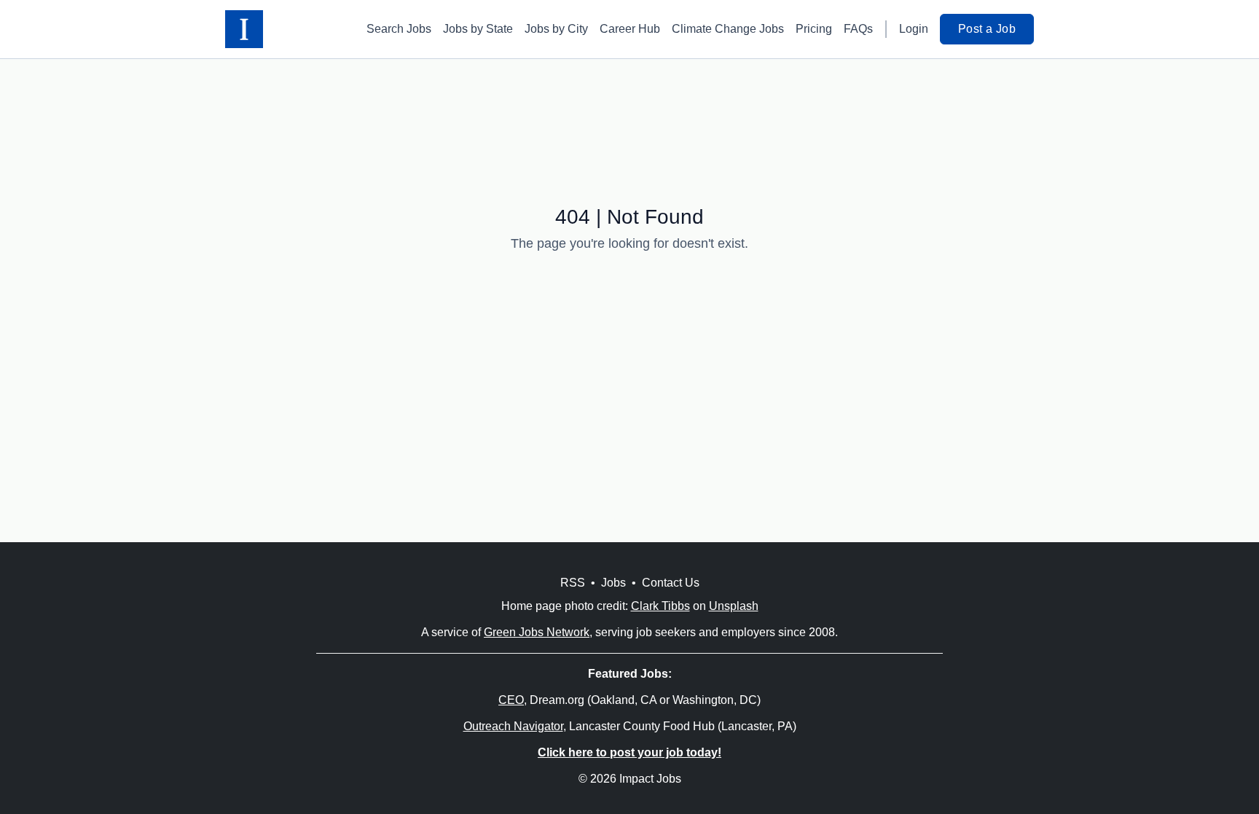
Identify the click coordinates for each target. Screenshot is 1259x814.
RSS (572, 582)
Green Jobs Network (536, 632)
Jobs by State (478, 29)
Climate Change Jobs (728, 29)
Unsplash (733, 606)
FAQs (858, 29)
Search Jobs (398, 29)
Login (913, 29)
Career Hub (630, 29)
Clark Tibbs (660, 606)
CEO (511, 700)
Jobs (613, 582)
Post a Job (987, 29)
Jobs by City (556, 29)
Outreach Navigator (513, 726)
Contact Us (670, 582)
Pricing (814, 29)
